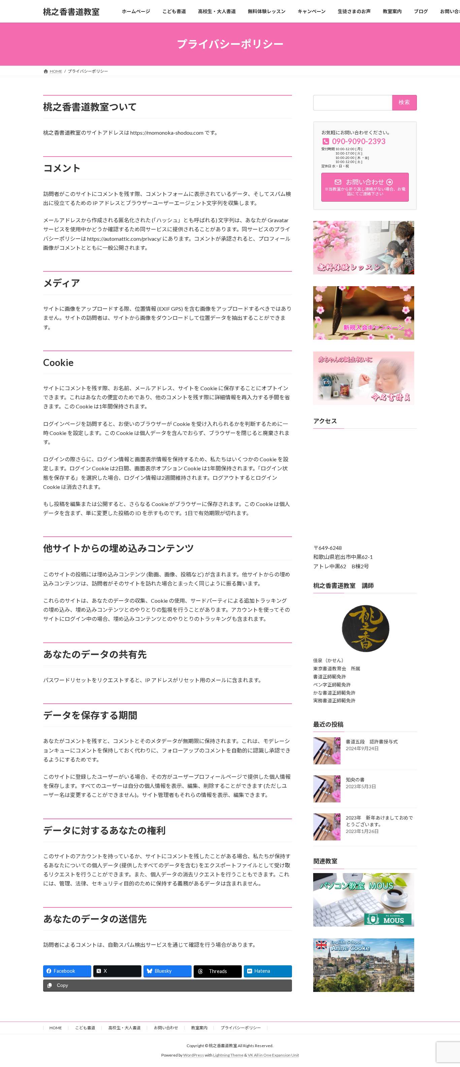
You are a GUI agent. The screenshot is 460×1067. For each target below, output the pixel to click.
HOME (56, 1027)
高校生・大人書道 (124, 1027)
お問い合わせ (166, 1027)
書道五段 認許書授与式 (372, 742)
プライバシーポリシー (241, 1027)
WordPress (193, 1055)
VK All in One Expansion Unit (273, 1055)
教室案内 (199, 1027)
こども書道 (85, 1027)
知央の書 (355, 780)
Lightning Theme (228, 1055)
